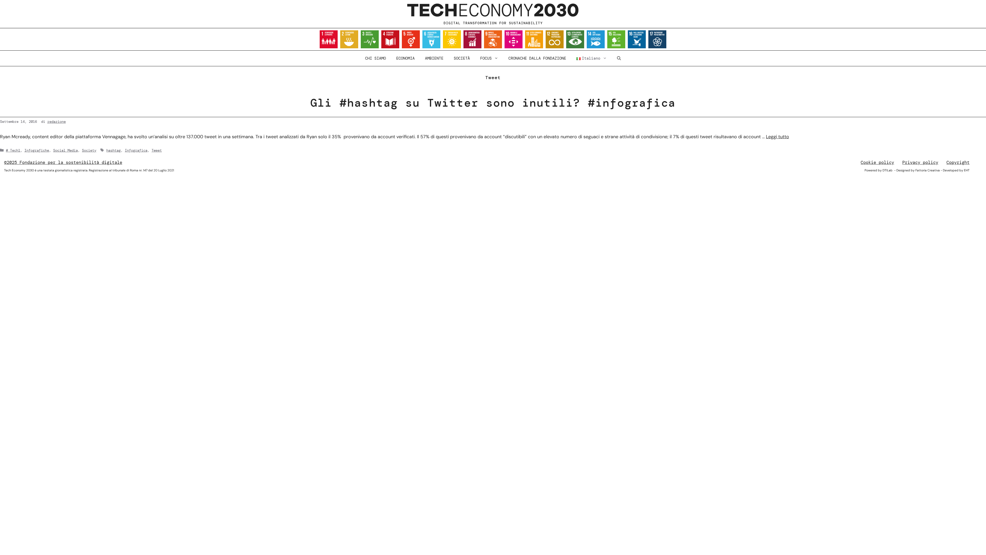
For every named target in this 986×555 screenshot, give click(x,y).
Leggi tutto (777, 137)
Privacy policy (920, 162)
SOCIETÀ (462, 58)
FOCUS (486, 58)
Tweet (156, 150)
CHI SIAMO (375, 58)
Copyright (958, 162)
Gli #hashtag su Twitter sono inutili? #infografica (493, 103)
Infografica (136, 150)
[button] (619, 58)
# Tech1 (13, 150)
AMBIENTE (434, 58)
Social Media (65, 150)
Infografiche (36, 150)
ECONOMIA (405, 58)
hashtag (113, 150)
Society (89, 150)
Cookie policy (877, 162)
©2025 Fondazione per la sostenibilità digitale (63, 162)
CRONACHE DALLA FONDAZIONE (537, 58)
